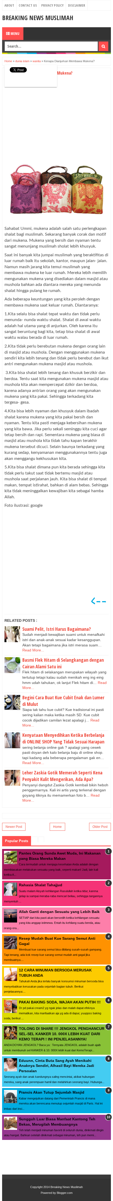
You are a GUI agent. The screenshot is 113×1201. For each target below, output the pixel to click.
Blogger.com (65, 1192)
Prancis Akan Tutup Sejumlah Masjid (51, 1092)
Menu (14, 33)
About (9, 5)
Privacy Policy (52, 5)
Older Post (100, 827)
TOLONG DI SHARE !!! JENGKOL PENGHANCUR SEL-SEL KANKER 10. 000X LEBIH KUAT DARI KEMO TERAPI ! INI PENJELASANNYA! (61, 1033)
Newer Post (14, 827)
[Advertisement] (48, 122)
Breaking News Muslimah (37, 17)
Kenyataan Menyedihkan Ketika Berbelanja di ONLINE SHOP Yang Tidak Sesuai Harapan (63, 738)
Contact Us (28, 5)
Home (57, 827)
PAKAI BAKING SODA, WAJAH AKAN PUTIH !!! (60, 1002)
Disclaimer (76, 5)
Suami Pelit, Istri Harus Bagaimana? (56, 629)
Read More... (33, 650)
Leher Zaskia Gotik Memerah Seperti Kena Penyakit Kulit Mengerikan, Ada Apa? (62, 775)
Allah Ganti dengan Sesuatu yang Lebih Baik (59, 912)
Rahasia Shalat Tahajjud (40, 885)
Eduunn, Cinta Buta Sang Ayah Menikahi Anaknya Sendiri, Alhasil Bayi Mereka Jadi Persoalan (56, 1065)
